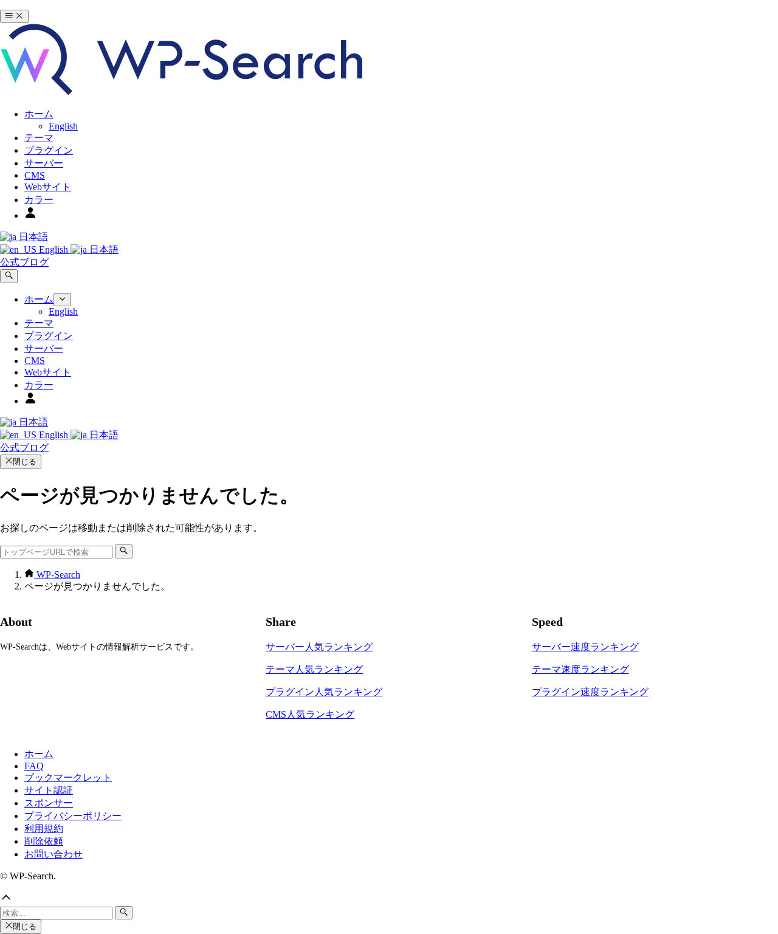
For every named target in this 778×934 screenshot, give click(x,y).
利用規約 (43, 828)
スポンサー (48, 803)
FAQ (34, 766)
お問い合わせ (53, 854)
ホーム (38, 754)
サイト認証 (48, 790)
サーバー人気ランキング (319, 647)
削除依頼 (43, 841)
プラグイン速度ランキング (590, 692)
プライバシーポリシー (73, 816)
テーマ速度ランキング (580, 669)
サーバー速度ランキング (585, 647)
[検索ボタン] (9, 276)
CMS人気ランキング (310, 714)
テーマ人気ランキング (314, 669)
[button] (389, 898)
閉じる (24, 461)
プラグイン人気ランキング (324, 692)
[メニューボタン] (14, 16)
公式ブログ (24, 262)
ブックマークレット (68, 777)
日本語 (32, 237)
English (53, 249)
